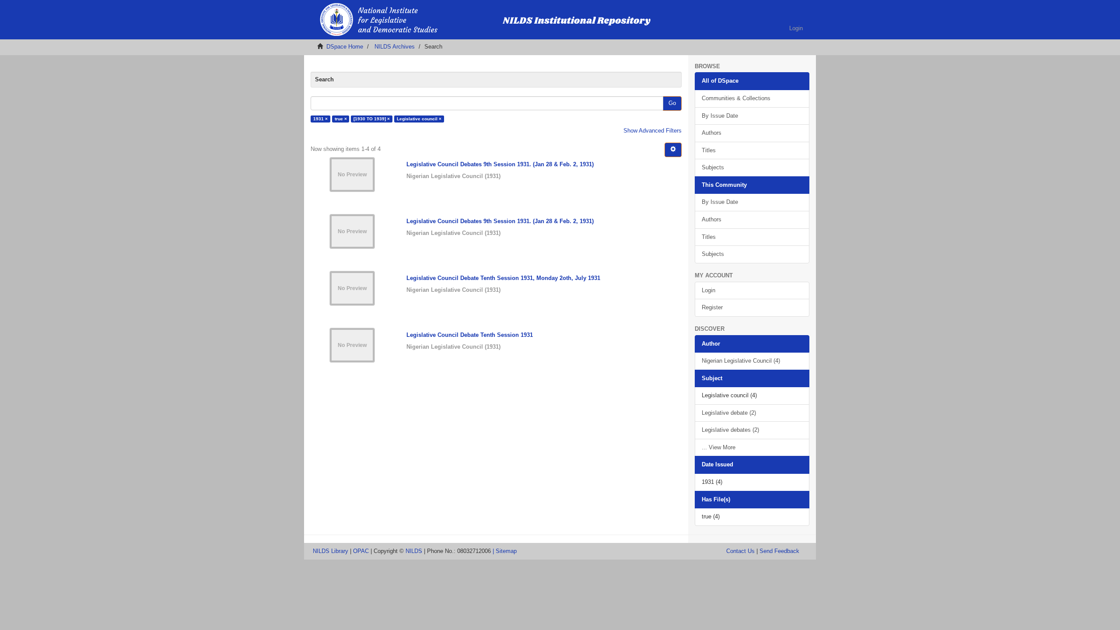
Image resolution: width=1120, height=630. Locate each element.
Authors (711, 133)
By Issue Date (720, 115)
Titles (709, 150)
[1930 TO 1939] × (372, 118)
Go (672, 103)
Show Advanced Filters (652, 130)
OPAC (361, 551)
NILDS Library (330, 551)
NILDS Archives (394, 46)
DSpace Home (344, 46)
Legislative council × (419, 118)
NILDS (414, 551)
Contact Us (740, 551)
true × (341, 118)
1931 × (320, 118)
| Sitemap (505, 551)
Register (712, 307)
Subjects (713, 167)
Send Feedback (779, 551)
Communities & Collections (736, 98)
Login (708, 290)
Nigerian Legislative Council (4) (741, 360)
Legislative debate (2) (729, 413)
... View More (718, 447)
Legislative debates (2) (730, 430)
